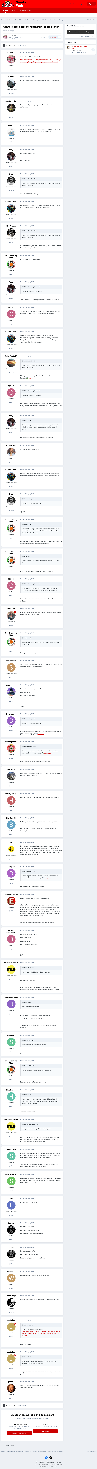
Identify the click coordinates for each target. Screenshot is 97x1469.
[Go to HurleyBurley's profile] (11, 800)
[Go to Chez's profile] (11, 180)
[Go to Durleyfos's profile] (11, 873)
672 (12, 1239)
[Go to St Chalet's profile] (11, 615)
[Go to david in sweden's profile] (11, 1004)
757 (12, 1166)
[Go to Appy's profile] (11, 156)
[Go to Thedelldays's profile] (11, 1302)
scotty (11, 125)
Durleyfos (11, 867)
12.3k (12, 372)
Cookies (58, 1462)
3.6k (12, 730)
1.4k (12, 701)
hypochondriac (77, 50)
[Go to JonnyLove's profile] (11, 691)
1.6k (12, 69)
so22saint (11, 1035)
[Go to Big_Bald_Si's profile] (11, 824)
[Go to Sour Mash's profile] (11, 776)
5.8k (12, 911)
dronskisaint (11, 714)
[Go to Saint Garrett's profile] (11, 208)
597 (12, 949)
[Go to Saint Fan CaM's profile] (11, 363)
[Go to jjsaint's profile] (11, 1388)
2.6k (12, 1288)
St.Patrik (13, 36)
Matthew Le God (11, 963)
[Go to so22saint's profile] (11, 1042)
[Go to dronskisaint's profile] (11, 720)
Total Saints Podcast (25, 10)
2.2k (12, 677)
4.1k (12, 274)
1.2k (12, 1398)
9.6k (12, 462)
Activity (13, 10)
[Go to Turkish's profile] (11, 83)
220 (12, 1106)
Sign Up (91, 4)
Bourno (11, 1223)
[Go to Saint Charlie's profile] (11, 108)
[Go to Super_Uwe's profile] (11, 1156)
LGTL (11, 1199)
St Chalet (11, 609)
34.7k (12, 1312)
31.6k (12, 979)
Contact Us (50, 1462)
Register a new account (19, 1433)
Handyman (11, 1090)
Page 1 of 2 (21, 45)
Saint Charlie (10, 101)
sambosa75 (11, 661)
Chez (11, 174)
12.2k (12, 1014)
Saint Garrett (10, 202)
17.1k (12, 117)
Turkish (11, 77)
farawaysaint (10, 742)
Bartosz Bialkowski (10, 931)
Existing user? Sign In (77, 4)
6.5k (12, 1336)
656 (12, 324)
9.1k (12, 142)
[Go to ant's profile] (11, 849)
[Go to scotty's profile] (11, 132)
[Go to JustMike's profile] (11, 1327)
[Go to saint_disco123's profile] (11, 1181)
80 (12, 810)
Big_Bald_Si (11, 818)
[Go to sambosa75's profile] (11, 667)
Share (44, 37)
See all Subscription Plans (86, 36)
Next (10, 45)
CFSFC (11, 307)
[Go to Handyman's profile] (11, 1096)
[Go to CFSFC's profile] (11, 314)
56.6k (12, 93)
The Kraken (11, 226)
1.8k (12, 859)
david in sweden (11, 997)
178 (12, 1191)
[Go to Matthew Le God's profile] (11, 969)
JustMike (11, 1320)
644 (12, 834)
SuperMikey (11, 445)
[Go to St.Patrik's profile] (5, 37)
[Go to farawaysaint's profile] (11, 748)
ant (11, 842)
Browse (5, 10)
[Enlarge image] (29, 378)
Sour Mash (10, 769)
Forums (4, 15)
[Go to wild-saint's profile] (11, 1278)
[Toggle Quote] (23, 179)
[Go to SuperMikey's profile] (11, 452)
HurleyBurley (10, 794)
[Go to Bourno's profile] (11, 1229)
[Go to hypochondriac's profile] (68, 47)
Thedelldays (11, 1296)
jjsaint (10, 1382)
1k (12, 883)
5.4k (12, 758)
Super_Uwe (11, 1149)
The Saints (23, 38)
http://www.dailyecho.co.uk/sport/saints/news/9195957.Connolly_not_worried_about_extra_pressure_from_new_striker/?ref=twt (41, 1334)
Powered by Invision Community (48, 1466)
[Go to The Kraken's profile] (11, 232)
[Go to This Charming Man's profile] (11, 264)
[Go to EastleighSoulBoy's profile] (11, 901)
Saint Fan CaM (11, 356)
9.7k (12, 166)
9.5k (12, 1215)
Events (12, 15)
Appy (11, 150)
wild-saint (11, 1271)
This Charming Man (11, 257)
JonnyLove (11, 685)
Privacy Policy (40, 1462)
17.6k (11, 218)
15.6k (12, 786)
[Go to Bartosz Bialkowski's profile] (11, 939)
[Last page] (14, 45)
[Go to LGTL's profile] (11, 1205)
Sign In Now (45, 1431)
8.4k (12, 625)
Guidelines (20, 15)
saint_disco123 (11, 1174)
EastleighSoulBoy (11, 894)
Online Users (37, 15)
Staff (28, 15)
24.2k (12, 190)
